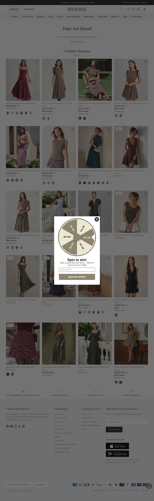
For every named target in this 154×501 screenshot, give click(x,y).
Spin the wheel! (77, 276)
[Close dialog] (97, 219)
